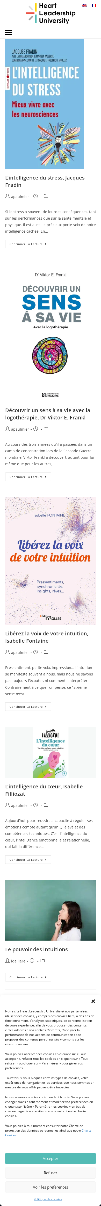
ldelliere (18, 961)
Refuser (50, 1172)
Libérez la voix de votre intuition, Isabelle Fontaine (46, 637)
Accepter (50, 1158)
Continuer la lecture (30, 243)
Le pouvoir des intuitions (36, 949)
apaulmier (20, 196)
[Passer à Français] (94, 5)
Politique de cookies (48, 1199)
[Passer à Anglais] (84, 5)
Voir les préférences (50, 1187)
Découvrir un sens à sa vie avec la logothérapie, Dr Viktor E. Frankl (47, 414)
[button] (93, 1001)
